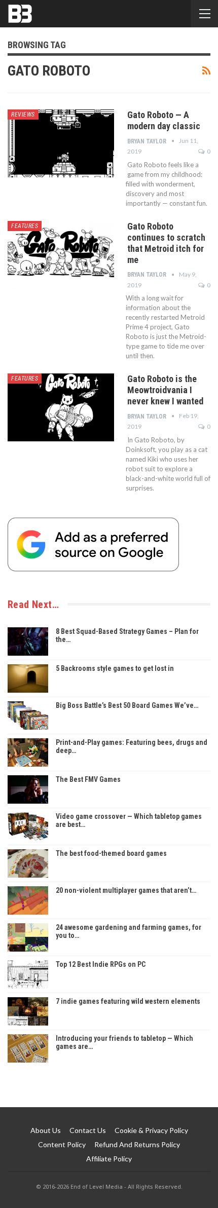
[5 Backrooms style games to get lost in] (28, 678)
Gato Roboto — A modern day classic (163, 120)
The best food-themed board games (111, 853)
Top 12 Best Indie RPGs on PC (101, 964)
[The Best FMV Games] (28, 789)
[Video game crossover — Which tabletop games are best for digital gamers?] (28, 826)
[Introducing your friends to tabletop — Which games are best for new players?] (28, 1048)
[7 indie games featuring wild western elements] (28, 1011)
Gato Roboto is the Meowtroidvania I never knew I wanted (165, 389)
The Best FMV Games (88, 779)
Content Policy (62, 1144)
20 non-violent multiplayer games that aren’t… (126, 890)
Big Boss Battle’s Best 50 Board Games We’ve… (127, 705)
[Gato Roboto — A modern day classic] (61, 143)
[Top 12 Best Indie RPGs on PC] (28, 974)
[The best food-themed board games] (28, 863)
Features (24, 226)
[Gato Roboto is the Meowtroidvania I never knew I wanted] (61, 407)
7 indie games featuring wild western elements (128, 1001)
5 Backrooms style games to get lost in (115, 668)
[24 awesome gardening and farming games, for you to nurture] (28, 937)
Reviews (23, 114)
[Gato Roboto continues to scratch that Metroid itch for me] (61, 255)
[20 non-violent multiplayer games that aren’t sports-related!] (28, 900)
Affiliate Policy (109, 1158)
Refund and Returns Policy (137, 1144)
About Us (45, 1130)
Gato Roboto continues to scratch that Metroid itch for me (166, 243)
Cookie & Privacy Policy (151, 1130)
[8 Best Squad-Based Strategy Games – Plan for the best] (28, 641)
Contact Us (87, 1130)
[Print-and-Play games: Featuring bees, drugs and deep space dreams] (28, 752)
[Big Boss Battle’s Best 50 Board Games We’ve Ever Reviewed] (28, 715)
